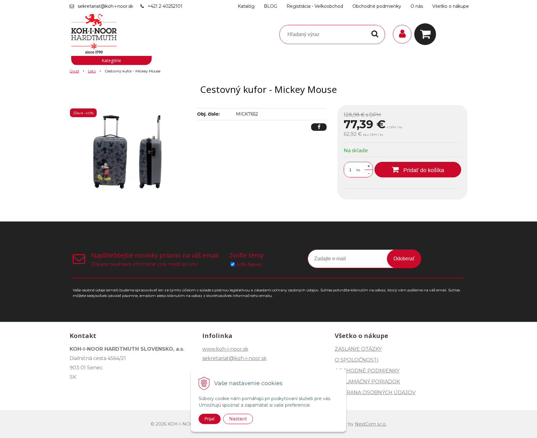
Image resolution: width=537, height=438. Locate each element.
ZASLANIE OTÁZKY (358, 349)
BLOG (270, 6)
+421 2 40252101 (165, 6)
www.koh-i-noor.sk (225, 349)
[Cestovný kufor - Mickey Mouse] (129, 151)
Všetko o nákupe (450, 6)
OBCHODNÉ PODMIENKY (367, 371)
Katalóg (246, 6)
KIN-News (249, 264)
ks (358, 169)
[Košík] (426, 34)
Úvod (74, 71)
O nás (417, 6)
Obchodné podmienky (376, 6)
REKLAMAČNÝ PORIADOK (367, 382)
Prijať (209, 418)
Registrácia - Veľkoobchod (315, 6)
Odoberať (404, 258)
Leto (92, 71)
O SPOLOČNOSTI (357, 360)
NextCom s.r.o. (371, 424)
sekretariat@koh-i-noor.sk (105, 6)
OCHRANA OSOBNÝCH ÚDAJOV (375, 392)
